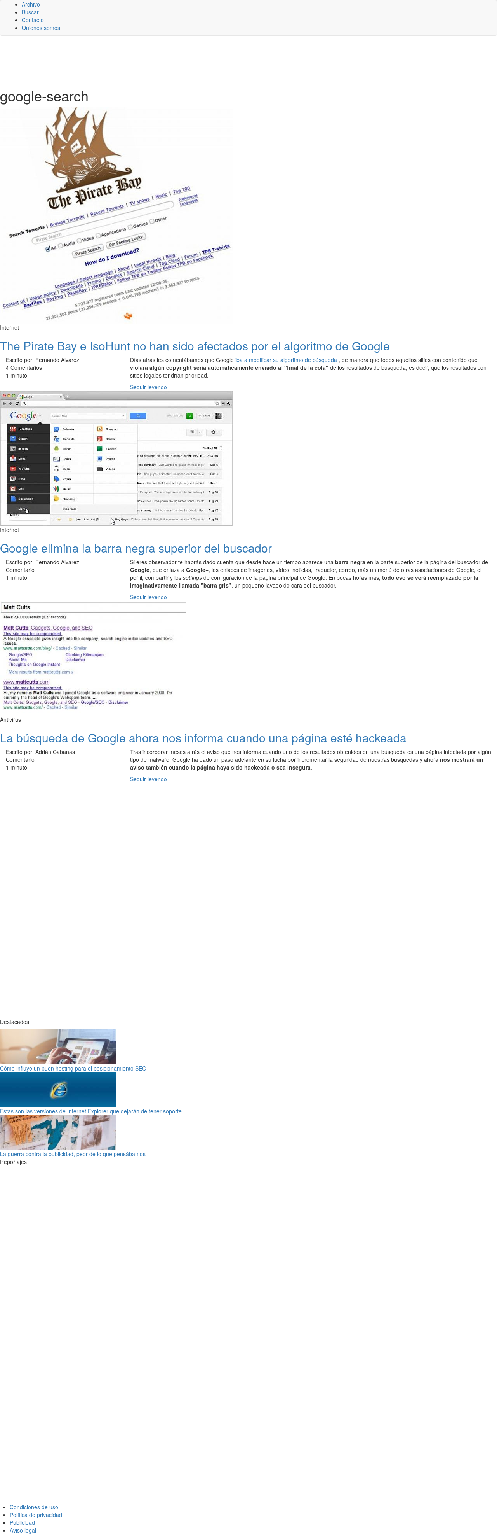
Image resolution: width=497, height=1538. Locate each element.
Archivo (31, 4)
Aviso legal (23, 1530)
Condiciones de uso (34, 1507)
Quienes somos (41, 27)
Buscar (30, 12)
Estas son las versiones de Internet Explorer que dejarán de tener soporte (91, 1111)
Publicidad (22, 1522)
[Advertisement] (190, 61)
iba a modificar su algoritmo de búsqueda (287, 360)
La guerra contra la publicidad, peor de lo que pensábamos (73, 1154)
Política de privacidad (36, 1515)
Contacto (33, 20)
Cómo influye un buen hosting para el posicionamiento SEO (73, 1068)
